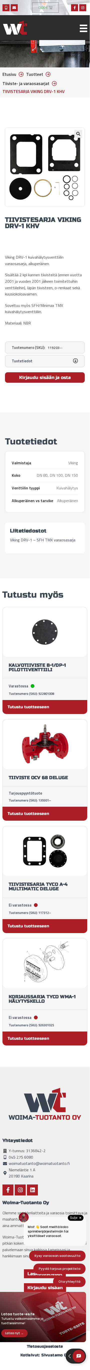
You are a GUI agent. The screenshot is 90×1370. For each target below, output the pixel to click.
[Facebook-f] (74, 7)
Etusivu (9, 74)
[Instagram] (82, 7)
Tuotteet (34, 74)
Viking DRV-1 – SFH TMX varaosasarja (42, 540)
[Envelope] (14, 7)
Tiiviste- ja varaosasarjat (25, 83)
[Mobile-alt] (5, 7)
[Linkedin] (32, 1189)
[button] (78, 134)
